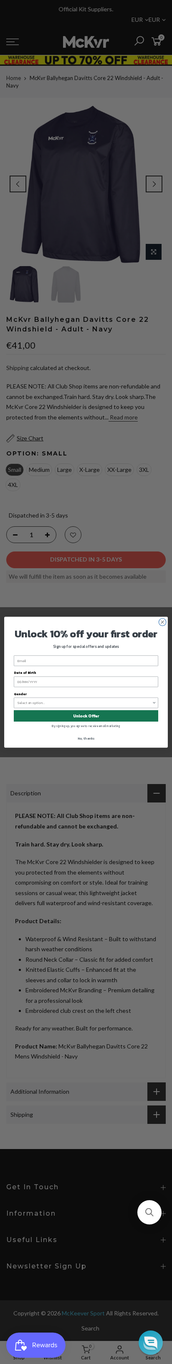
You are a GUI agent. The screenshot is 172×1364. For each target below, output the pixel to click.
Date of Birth (25, 672)
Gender (20, 693)
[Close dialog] (162, 622)
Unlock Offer (86, 715)
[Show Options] (154, 703)
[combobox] (85, 703)
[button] (149, 1212)
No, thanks (86, 738)
